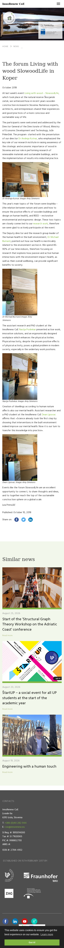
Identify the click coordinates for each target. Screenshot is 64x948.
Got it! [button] (32, 942)
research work (40, 224)
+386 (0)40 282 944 (16, 823)
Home (5, 46)
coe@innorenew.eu (15, 827)
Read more (7, 635)
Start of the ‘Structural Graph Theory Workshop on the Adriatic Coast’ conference (29, 624)
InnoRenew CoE (13, 4)
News (16, 46)
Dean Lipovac (49, 415)
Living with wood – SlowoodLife (42, 93)
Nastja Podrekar (27, 330)
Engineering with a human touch (29, 767)
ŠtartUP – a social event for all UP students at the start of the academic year (29, 698)
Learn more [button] (47, 934)
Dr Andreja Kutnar (27, 139)
